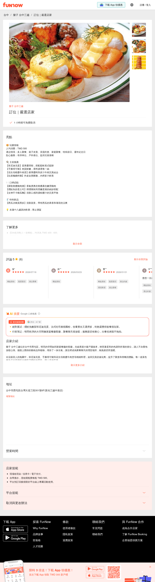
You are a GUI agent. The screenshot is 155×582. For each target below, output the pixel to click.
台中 (6, 15)
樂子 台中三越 (21, 15)
